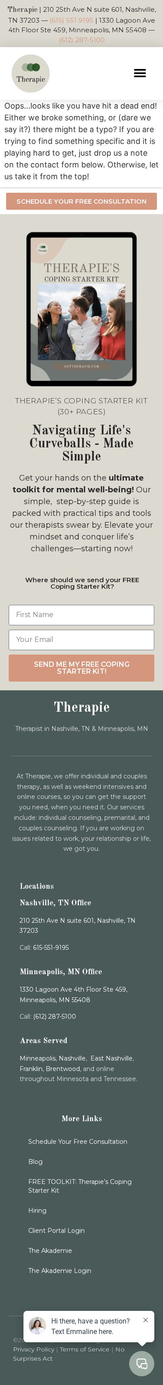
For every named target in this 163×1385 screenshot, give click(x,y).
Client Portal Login (56, 1231)
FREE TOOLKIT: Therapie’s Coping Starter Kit (80, 1186)
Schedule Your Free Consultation (77, 1142)
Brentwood (63, 1069)
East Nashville (111, 1058)
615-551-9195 (51, 948)
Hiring (37, 1210)
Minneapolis (38, 1058)
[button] (140, 73)
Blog (35, 1162)
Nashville (72, 1058)
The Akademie (50, 1251)
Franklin (31, 1069)
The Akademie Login (59, 1271)
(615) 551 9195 (71, 20)
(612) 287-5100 (82, 40)
